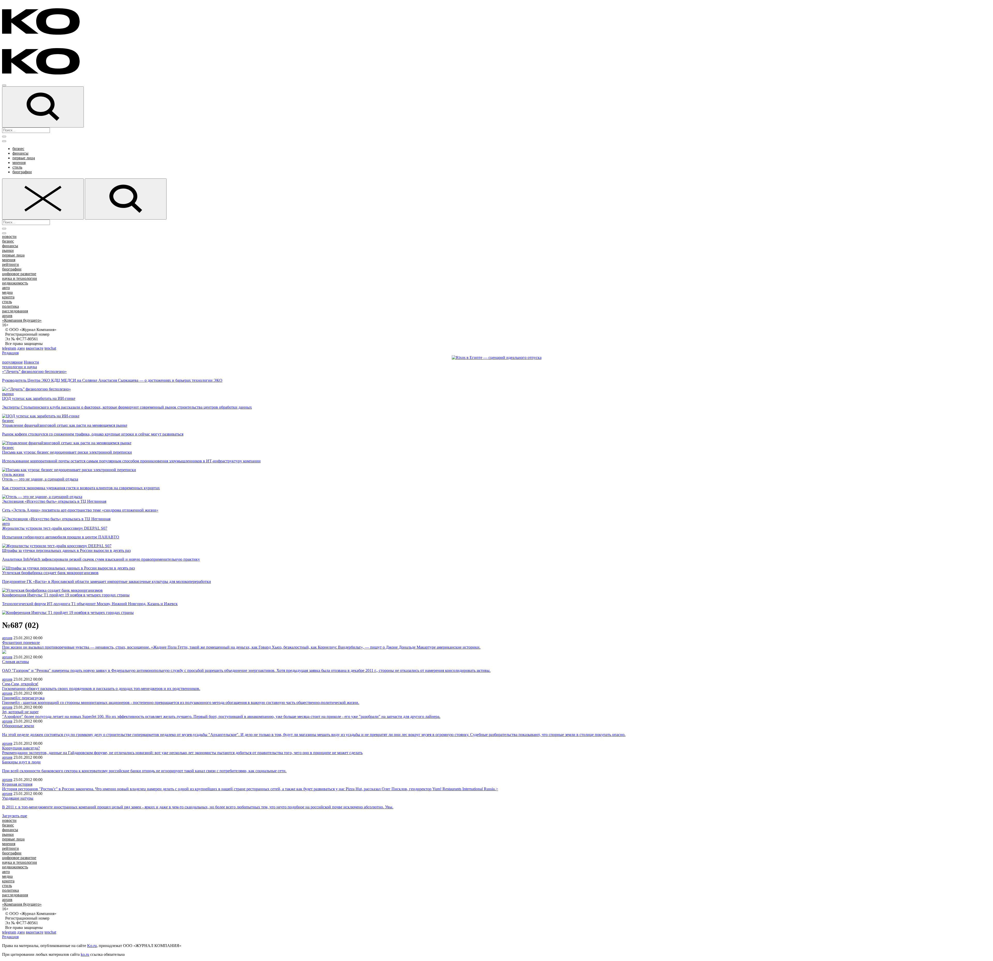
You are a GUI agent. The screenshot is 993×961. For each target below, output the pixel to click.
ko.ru (85, 954)
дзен (21, 348)
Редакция (10, 353)
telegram (9, 348)
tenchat (50, 348)
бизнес (18, 148)
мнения (19, 162)
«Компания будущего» (22, 320)
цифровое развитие (19, 274)
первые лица (23, 158)
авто (6, 288)
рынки (8, 250)
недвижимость (15, 283)
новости (9, 236)
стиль (17, 167)
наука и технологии (19, 278)
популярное (12, 362)
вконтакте (34, 348)
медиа (7, 292)
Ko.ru (92, 945)
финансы (20, 153)
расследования (15, 311)
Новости (31, 362)
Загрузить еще (14, 816)
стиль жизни (13, 474)
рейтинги (10, 264)
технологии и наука (19, 367)
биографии (22, 172)
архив (7, 315)
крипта (8, 297)
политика (10, 306)
